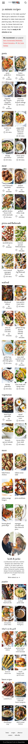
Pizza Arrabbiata (20, 498)
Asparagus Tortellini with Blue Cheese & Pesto (19, 526)
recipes (13, 733)
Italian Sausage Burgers (6, 499)
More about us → (14, 577)
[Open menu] (3, 3)
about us (20, 733)
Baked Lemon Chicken (6, 474)
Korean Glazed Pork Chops (6, 524)
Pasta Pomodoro (9, 43)
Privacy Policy (21, 742)
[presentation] (7, 461)
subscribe (17, 735)
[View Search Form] (25, 3)
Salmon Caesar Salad (19, 474)
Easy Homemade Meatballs (12, 40)
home (7, 733)
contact (10, 735)
